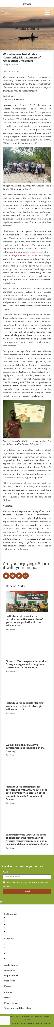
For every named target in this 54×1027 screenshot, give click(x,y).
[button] (48, 13)
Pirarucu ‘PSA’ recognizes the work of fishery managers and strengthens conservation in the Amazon (27, 664)
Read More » (10, 630)
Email (5, 872)
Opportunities (11, 976)
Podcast (8, 986)
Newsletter (9, 970)
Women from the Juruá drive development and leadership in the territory (25, 748)
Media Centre (11, 965)
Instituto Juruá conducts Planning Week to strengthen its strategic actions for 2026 (24, 706)
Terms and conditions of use (18, 1008)
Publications (10, 981)
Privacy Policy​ (11, 1003)
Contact (8, 993)
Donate (8, 998)
